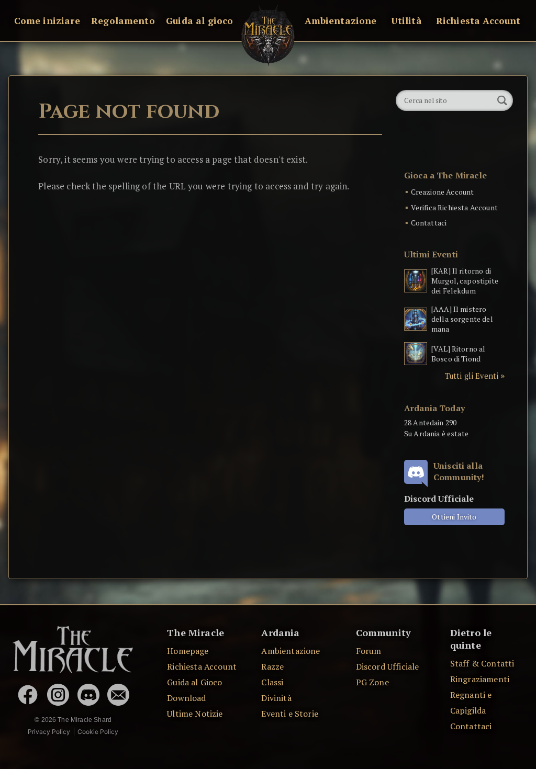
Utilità (406, 21)
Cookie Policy (97, 732)
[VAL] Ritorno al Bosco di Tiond (458, 354)
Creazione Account (442, 192)
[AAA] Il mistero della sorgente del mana (462, 319)
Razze (272, 666)
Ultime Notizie (194, 713)
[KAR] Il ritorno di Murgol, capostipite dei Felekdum (464, 281)
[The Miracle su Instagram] (58, 695)
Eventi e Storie (289, 713)
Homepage (187, 651)
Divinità (276, 698)
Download (186, 698)
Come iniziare (47, 21)
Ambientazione (341, 21)
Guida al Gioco (194, 682)
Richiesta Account (478, 21)
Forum (369, 651)
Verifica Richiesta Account (454, 207)
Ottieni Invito (454, 517)
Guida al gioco (199, 21)
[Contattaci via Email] (118, 695)
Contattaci (429, 223)
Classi (272, 682)
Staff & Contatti (482, 663)
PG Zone (372, 682)
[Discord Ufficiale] (88, 695)
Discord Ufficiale (387, 666)
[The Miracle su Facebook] (28, 695)
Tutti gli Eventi (472, 376)
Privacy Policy (49, 732)
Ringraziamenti (479, 679)
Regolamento (123, 21)
